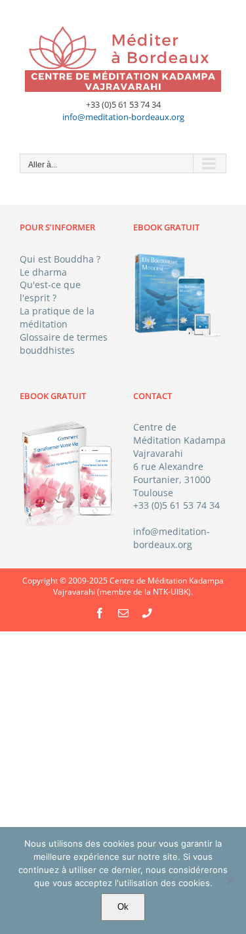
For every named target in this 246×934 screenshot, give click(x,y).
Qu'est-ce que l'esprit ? (50, 291)
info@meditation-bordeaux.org (123, 117)
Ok (123, 907)
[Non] (229, 880)
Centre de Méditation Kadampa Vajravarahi (179, 440)
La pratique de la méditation (57, 317)
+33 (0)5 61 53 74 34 (176, 505)
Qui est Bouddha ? (60, 259)
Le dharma (43, 272)
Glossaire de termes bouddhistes (64, 343)
